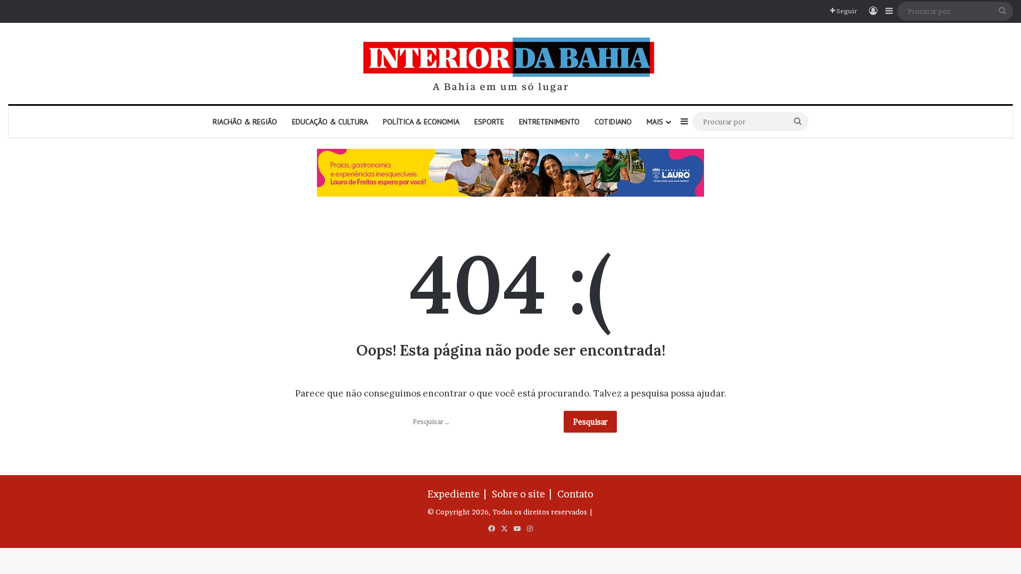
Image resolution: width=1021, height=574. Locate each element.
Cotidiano (613, 121)
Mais (655, 121)
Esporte (489, 121)
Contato (575, 494)
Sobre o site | (524, 494)
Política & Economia (421, 121)
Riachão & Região (245, 121)
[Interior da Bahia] (510, 63)
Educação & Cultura (330, 121)
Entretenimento (549, 121)
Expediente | (459, 494)
